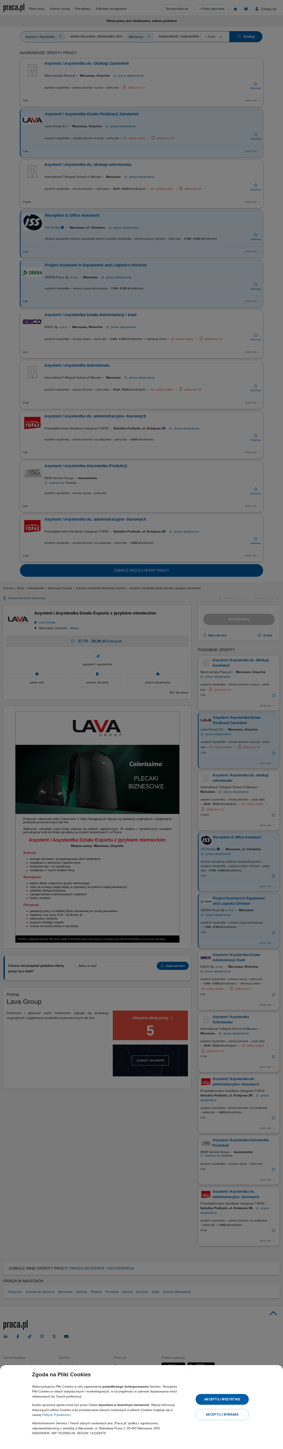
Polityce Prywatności (56, 1415)
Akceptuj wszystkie (222, 1399)
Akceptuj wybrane (222, 1414)
